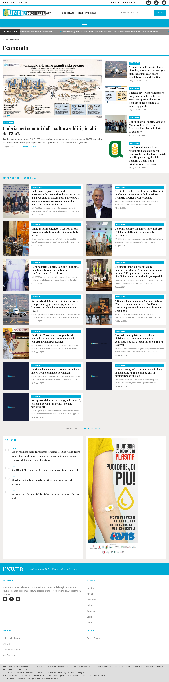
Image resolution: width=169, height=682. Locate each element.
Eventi (89, 622)
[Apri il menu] (84, 23)
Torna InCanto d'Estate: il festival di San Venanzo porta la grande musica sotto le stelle (54, 232)
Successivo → (92, 428)
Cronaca (91, 611)
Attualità (91, 593)
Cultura (90, 605)
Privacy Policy (93, 638)
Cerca (160, 13)
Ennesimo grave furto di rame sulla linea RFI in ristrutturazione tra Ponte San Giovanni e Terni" (103, 31)
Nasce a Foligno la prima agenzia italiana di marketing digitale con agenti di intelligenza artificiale (139, 372)
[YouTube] (148, 2)
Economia (91, 599)
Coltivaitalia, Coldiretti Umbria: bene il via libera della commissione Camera (55, 371)
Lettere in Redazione (12, 638)
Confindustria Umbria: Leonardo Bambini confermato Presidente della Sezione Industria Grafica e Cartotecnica (139, 194)
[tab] (5, 115)
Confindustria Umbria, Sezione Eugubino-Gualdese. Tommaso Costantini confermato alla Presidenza (55, 270)
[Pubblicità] (126, 497)
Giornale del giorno (133, 2)
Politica (90, 588)
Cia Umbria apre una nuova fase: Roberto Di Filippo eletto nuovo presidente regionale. (139, 232)
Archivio (6, 643)
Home (5, 39)
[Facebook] (164, 2)
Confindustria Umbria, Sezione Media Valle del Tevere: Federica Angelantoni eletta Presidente (147, 126)
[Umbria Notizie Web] (51, 13)
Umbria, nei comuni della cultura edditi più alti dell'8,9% (49, 131)
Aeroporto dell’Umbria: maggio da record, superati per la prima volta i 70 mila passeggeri (56, 403)
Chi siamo (115, 2)
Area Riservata (9, 655)
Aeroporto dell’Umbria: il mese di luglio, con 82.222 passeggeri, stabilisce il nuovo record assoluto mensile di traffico (147, 72)
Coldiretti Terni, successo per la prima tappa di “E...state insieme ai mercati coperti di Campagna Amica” (53, 338)
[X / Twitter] (156, 2)
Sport (89, 616)
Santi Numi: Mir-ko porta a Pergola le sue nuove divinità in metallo (45, 470)
